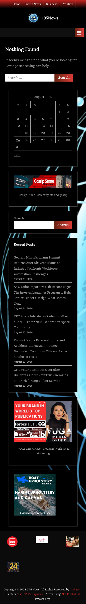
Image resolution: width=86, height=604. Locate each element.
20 (43, 133)
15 (60, 126)
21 (51, 133)
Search (19, 218)
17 (18, 133)
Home (16, 4)
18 (26, 133)
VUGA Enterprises (28, 448)
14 (51, 126)
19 (35, 133)
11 (26, 126)
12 (35, 126)
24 (18, 140)
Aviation (67, 4)
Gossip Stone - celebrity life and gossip (43, 195)
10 (18, 126)
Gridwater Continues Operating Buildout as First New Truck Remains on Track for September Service (41, 375)
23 (68, 133)
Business (51, 4)
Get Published (71, 594)
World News (33, 4)
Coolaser (75, 589)
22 (60, 133)
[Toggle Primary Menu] (79, 32)
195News (50, 17)
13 (43, 126)
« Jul (17, 155)
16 (68, 126)
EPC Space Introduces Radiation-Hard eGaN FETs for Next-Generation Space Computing (42, 321)
